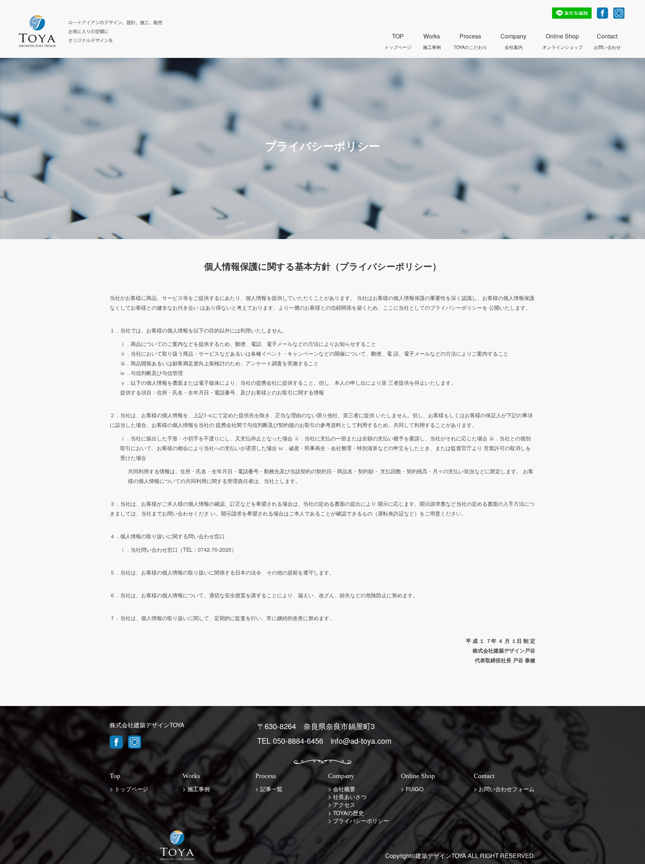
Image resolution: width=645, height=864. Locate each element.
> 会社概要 (341, 789)
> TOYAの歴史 (346, 813)
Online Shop (562, 36)
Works (432, 36)
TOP (397, 36)
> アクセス (341, 804)
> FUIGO (412, 789)
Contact (607, 36)
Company (513, 36)
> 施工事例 (196, 789)
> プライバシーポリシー (358, 820)
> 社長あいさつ (347, 796)
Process (470, 36)
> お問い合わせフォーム (504, 789)
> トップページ (129, 789)
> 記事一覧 (269, 789)
